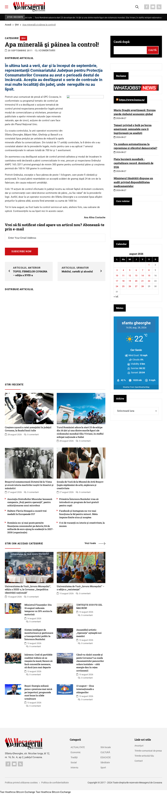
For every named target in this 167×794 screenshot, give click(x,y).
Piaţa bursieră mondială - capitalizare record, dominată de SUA (133, 163)
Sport (103, 767)
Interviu (74, 767)
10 (117, 276)
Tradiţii (74, 757)
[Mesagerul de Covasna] (29, 7)
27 (136, 286)
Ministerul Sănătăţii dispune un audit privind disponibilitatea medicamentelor (133, 182)
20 (136, 281)
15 (149, 276)
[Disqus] (55, 335)
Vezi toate (90, 543)
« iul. (116, 296)
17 (117, 281)
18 (123, 281)
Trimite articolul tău (144, 755)
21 (142, 281)
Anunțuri (139, 745)
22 (149, 281)
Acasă (8, 24)
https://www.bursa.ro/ (132, 99)
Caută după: (122, 42)
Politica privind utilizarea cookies (21, 782)
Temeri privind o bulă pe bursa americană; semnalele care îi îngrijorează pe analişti (133, 129)
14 (142, 276)
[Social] (146, 6)
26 (130, 286)
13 (136, 276)
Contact (139, 761)
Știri (17, 24)
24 (117, 286)
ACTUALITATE (78, 747)
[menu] (6, 7)
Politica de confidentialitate (55, 782)
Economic (76, 752)
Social (74, 762)
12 (130, 276)
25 (123, 286)
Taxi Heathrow (8, 792)
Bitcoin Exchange (25, 792)
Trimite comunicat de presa (148, 750)
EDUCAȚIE (105, 757)
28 (142, 286)
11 (123, 276)
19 (130, 281)
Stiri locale (105, 747)
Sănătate (105, 762)
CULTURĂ (105, 752)
